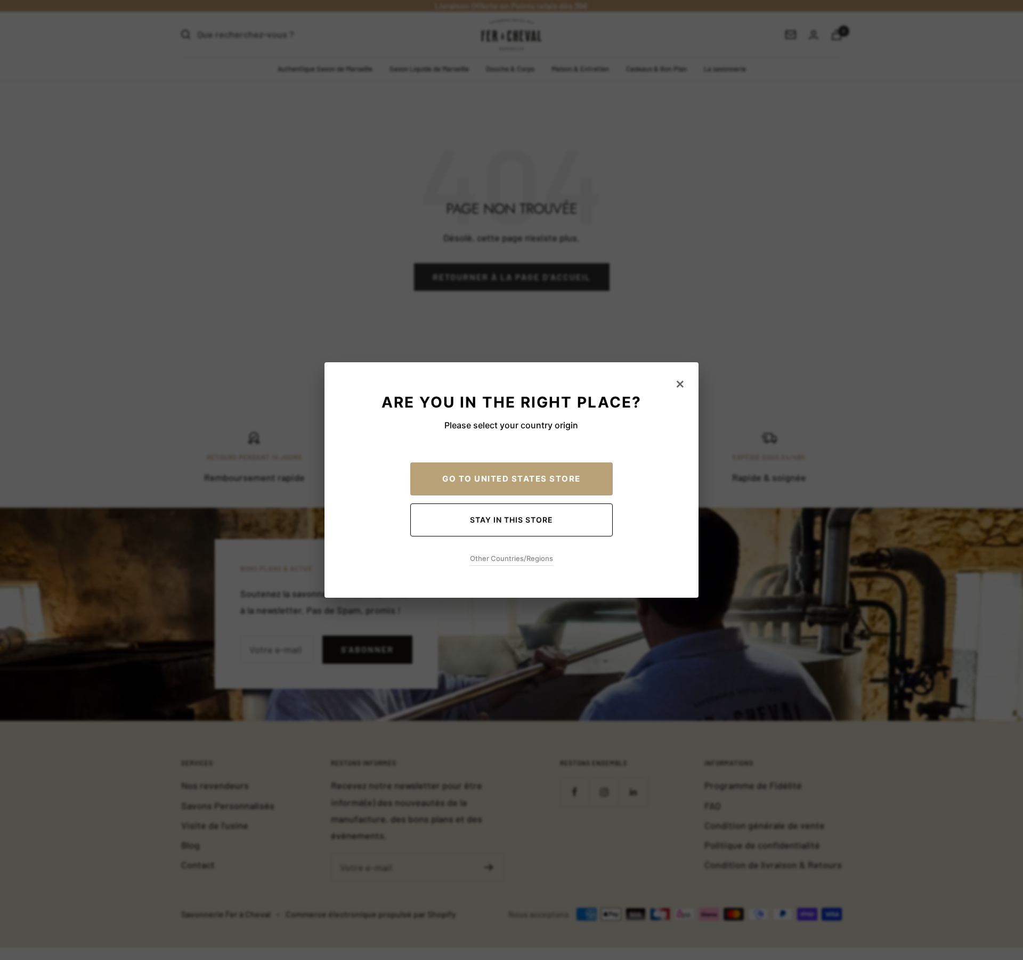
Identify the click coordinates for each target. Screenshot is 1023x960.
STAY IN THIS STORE (511, 519)
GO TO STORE (511, 479)
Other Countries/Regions (511, 558)
